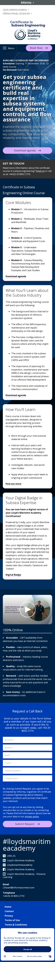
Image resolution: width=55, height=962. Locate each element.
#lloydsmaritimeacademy (27, 845)
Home (8, 906)
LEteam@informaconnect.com (18, 887)
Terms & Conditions (16, 924)
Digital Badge (13, 574)
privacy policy (32, 816)
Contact (9, 911)
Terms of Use (12, 920)
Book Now (36, 48)
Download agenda (25, 150)
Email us (40, 171)
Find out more (13, 483)
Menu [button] (11, 48)
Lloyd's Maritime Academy (15, 9)
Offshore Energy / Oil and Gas (16, 13)
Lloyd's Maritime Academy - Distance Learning (24, 875)
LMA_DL (11, 855)
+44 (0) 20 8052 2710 (13, 896)
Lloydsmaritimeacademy (19, 864)
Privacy (9, 915)
